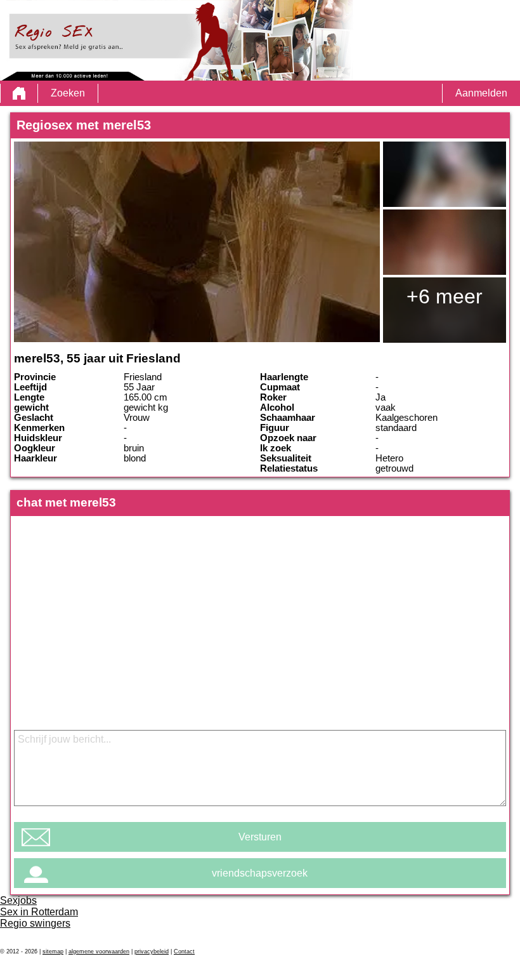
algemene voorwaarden (98, 951)
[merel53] (196, 242)
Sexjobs (18, 900)
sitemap (52, 951)
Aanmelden (481, 93)
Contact (184, 951)
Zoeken (68, 93)
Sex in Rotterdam (39, 911)
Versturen (260, 837)
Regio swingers (35, 923)
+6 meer (444, 296)
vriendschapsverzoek (260, 873)
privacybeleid (151, 951)
